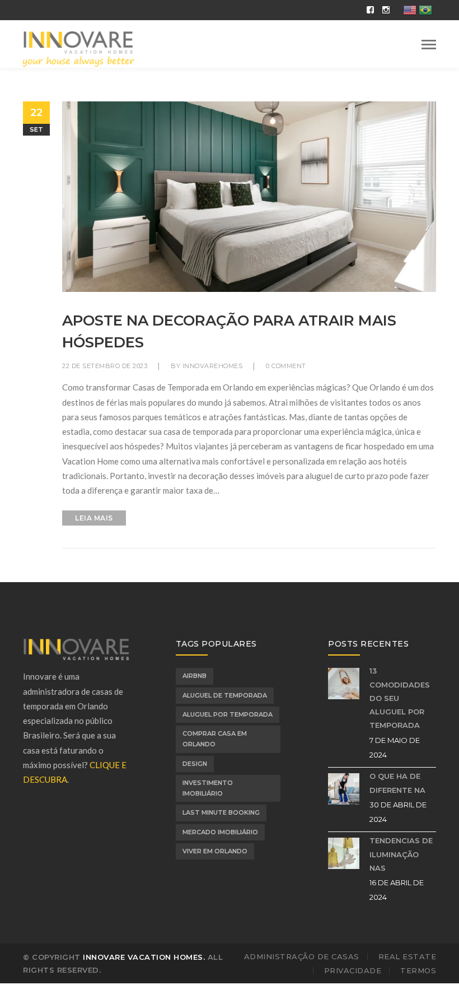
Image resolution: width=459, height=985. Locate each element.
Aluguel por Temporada (227, 714)
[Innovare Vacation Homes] (79, 48)
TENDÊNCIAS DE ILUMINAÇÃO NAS (401, 854)
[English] (410, 9)
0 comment (286, 366)
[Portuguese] (426, 9)
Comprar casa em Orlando (214, 739)
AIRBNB (194, 676)
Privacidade (353, 970)
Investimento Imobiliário (207, 788)
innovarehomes (212, 366)
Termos (418, 970)
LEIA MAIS (94, 518)
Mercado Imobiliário (220, 832)
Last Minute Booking (221, 812)
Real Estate (407, 956)
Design (194, 764)
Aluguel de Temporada (224, 695)
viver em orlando (214, 851)
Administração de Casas (301, 956)
